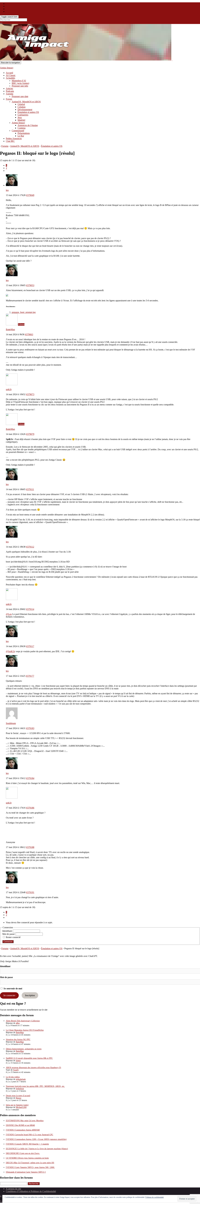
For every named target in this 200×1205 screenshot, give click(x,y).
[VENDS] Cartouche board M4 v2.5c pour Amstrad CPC (29, 1135)
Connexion (8, 942)
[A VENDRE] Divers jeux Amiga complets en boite (27, 1158)
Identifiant (5, 966)
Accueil (9, 72)
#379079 (30, 434)
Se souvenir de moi (12, 988)
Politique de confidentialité (154, 1197)
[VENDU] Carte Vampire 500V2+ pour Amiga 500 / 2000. (30, 1167)
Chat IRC (10, 141)
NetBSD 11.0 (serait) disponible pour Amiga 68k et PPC (29, 1058)
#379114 (30, 609)
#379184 (30, 778)
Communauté (18, 130)
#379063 (29, 334)
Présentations (24, 133)
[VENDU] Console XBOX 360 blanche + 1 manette (27, 1144)
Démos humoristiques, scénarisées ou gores (23, 1049)
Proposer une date (20, 96)
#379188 (30, 847)
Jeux (20, 117)
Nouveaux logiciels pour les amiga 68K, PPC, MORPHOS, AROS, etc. (35, 1086)
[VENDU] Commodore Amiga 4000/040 (23, 1130)
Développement (25, 109)
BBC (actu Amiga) (20, 83)
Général (21, 104)
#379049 (30, 195)
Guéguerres (23, 115)
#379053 (30, 285)
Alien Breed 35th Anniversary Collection (23, 1021)
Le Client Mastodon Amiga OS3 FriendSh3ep (25, 1030)
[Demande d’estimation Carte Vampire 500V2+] (26, 1172)
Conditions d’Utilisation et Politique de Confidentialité (31, 1191)
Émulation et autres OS (28, 112)
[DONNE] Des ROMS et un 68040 (20, 1125)
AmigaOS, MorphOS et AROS (26, 101)
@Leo (9, 614)
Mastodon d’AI (19, 80)
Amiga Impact (6, 67)
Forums (4, 146)
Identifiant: (7, 931)
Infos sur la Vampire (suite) (17, 1105)
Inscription (30, 995)
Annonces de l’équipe (28, 125)
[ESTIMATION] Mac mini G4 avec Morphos (24, 1121)
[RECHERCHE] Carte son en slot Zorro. (23, 1153)
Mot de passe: (9, 934)
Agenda (9, 94)
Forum (9, 99)
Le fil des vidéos (13, 1077)
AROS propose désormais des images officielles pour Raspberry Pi (33, 1067)
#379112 (30, 547)
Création (21, 107)
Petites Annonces (14, 138)
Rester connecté (13, 937)
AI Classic (11, 75)
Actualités (10, 78)
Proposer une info (20, 86)
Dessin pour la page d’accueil (18, 1096)
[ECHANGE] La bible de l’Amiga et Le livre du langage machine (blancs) (37, 1149)
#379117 (30, 646)
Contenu (21, 128)
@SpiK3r (10, 651)
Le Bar (21, 136)
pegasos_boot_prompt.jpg (24, 312)
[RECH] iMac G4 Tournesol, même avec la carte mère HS (30, 1163)
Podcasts (10, 91)
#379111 (30, 489)
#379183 (30, 728)
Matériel (21, 120)
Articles (9, 88)
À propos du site (13, 1188)
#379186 (30, 807)
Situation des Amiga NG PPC (18, 1039)
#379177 (30, 676)
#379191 (30, 892)
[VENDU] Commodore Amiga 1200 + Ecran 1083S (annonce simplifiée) (36, 1139)
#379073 (30, 394)
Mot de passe (6, 977)
